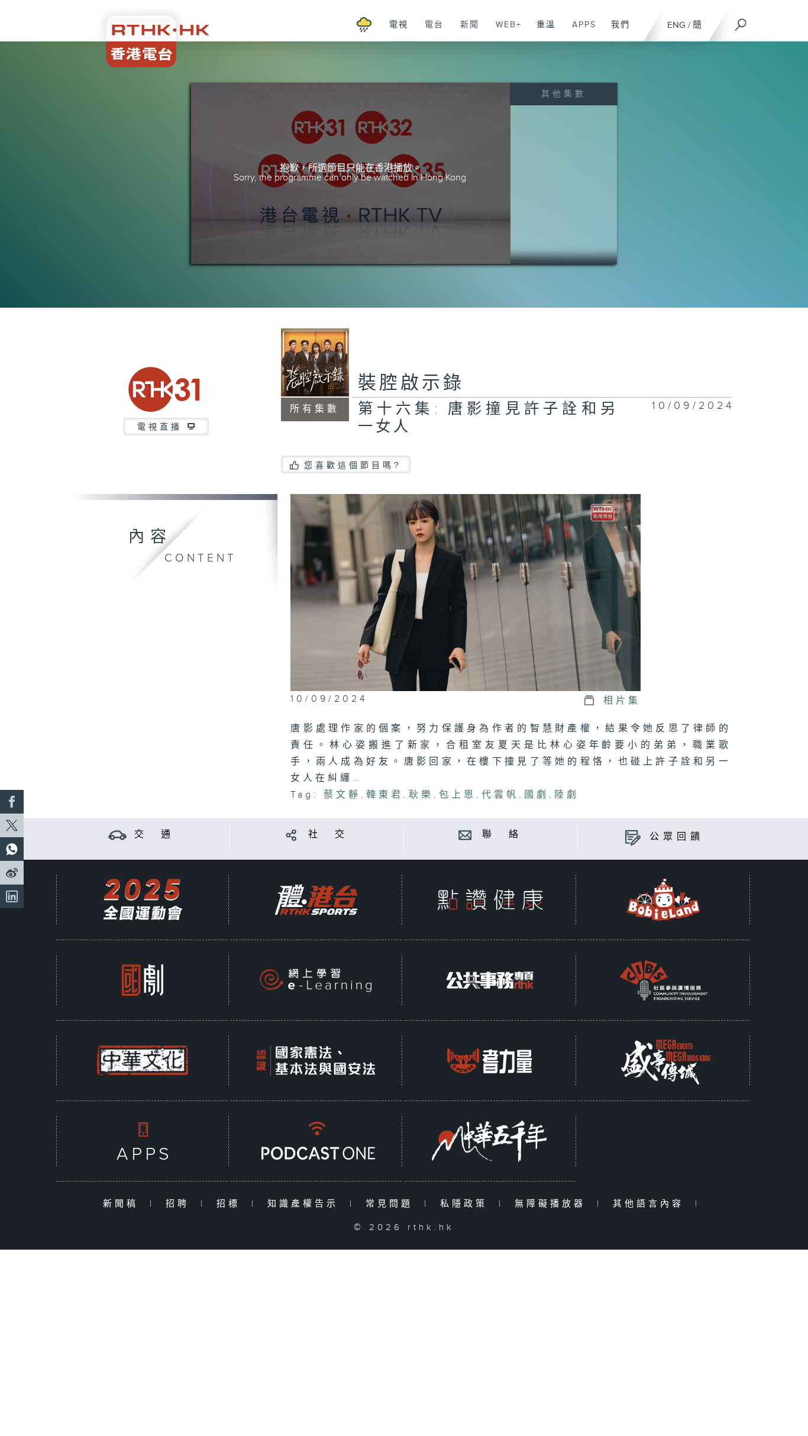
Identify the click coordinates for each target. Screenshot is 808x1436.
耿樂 (421, 795)
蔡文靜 (342, 795)
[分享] (291, 835)
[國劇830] (143, 980)
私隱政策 (466, 1204)
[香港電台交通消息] (117, 835)
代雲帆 (500, 795)
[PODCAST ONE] (316, 1141)
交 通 (154, 834)
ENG (676, 25)
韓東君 (384, 795)
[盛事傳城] (664, 1060)
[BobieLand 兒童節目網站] (664, 899)
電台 (430, 30)
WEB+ (504, 30)
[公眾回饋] (632, 837)
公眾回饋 (676, 837)
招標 (230, 1204)
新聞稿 (123, 1204)
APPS (579, 30)
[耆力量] (490, 1060)
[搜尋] (741, 20)
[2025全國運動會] (143, 899)
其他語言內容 (651, 1204)
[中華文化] (143, 1060)
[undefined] (364, 24)
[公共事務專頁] (490, 980)
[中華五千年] (490, 1141)
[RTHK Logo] (150, 33)
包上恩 (457, 795)
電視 (394, 30)
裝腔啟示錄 (411, 383)
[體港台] (316, 899)
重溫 (541, 30)
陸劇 (566, 795)
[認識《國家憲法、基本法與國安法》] (316, 1060)
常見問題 (392, 1204)
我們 (616, 30)
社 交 (328, 834)
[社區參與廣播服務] (664, 980)
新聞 (465, 30)
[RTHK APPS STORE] (143, 1141)
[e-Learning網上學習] (316, 980)
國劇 (536, 795)
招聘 (180, 1204)
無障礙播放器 (553, 1204)
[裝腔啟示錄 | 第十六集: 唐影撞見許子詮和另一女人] (465, 592)
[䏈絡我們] (465, 835)
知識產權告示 (305, 1204)
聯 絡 (502, 834)
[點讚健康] (490, 899)
